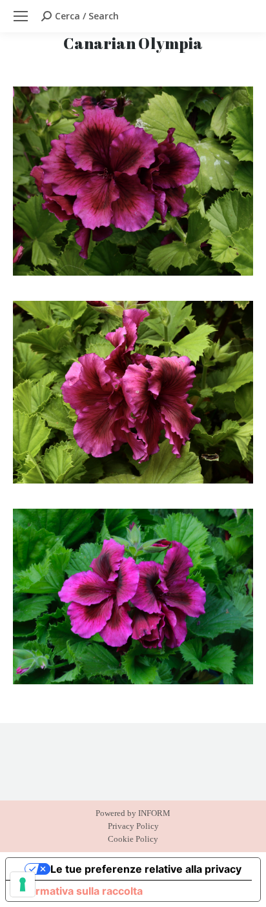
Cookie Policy (133, 839)
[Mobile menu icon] (20, 16)
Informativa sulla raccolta (79, 890)
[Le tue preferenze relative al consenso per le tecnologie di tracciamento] (22, 884)
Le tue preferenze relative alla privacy (145, 868)
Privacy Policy (133, 826)
